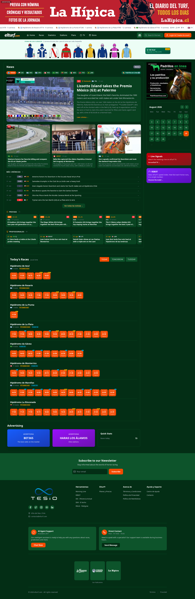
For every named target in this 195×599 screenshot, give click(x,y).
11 (157, 127)
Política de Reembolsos (132, 499)
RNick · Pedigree (82, 506)
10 (152, 127)
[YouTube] (47, 507)
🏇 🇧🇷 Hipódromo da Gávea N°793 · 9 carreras (150, 28)
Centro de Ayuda (153, 491)
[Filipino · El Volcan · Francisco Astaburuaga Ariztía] (126, 50)
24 (152, 139)
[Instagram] (41, 507)
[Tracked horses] (139, 35)
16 (186, 127)
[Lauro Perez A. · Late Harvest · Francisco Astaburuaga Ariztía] (102, 50)
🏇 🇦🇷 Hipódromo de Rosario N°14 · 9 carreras (34, 28)
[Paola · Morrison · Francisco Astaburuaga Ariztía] (78, 50)
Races (41, 35)
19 (163, 133)
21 (175, 133)
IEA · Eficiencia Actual (84, 499)
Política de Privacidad (131, 495)
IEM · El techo (81, 502)
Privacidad (163, 592)
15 (180, 127)
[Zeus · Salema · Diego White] (30, 50)
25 (157, 139)
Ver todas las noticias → (73, 206)
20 (169, 133)
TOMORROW (117, 259)
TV (84, 35)
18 (157, 133)
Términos (152, 592)
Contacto (150, 495)
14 (175, 127)
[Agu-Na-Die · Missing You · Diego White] (54, 50)
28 (175, 139)
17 (152, 133)
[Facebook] (30, 507)
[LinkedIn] (52, 507)
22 (180, 133)
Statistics (52, 35)
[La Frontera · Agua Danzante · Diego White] (42, 50)
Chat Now (38, 545)
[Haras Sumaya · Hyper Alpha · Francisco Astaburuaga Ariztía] (66, 50)
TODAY (104, 259)
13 (169, 127)
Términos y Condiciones (132, 491)
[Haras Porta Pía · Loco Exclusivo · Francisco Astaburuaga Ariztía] (114, 50)
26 (163, 139)
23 (186, 133)
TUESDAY (131, 259)
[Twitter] (36, 507)
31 (152, 145)
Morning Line (81, 491)
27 (169, 139)
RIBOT (78, 495)
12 (163, 127)
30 (186, 139)
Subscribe (116, 471)
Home (32, 35)
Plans (73, 35)
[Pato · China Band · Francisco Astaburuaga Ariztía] (90, 50)
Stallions (63, 35)
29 (180, 139)
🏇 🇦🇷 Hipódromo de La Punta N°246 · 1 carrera (73, 28)
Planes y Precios (105, 491)
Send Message (111, 545)
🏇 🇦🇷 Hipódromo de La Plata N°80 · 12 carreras (112, 28)
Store (94, 35)
